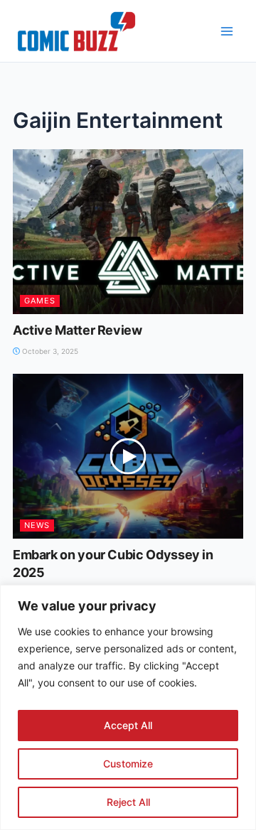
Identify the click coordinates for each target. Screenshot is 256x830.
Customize (128, 764)
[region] (128, 707)
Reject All (128, 802)
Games (39, 301)
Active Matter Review (77, 330)
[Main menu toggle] (227, 31)
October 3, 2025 (49, 351)
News (37, 525)
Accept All (128, 725)
